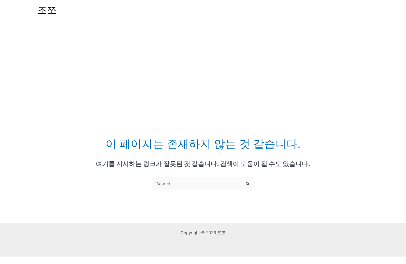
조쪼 (47, 10)
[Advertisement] (203, 61)
